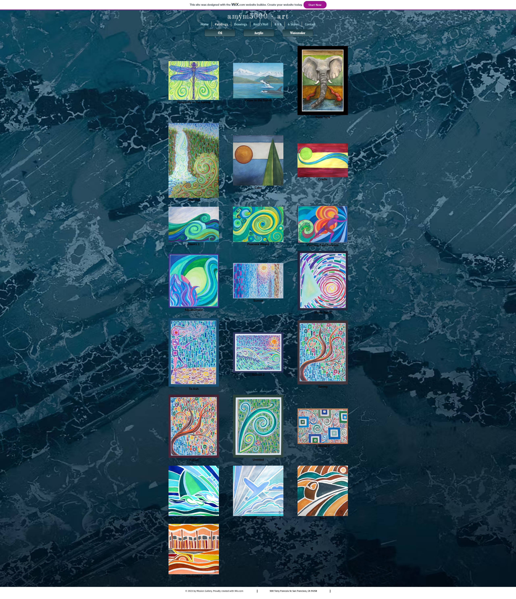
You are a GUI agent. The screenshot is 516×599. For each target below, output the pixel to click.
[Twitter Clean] (340, 590)
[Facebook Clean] (334, 590)
